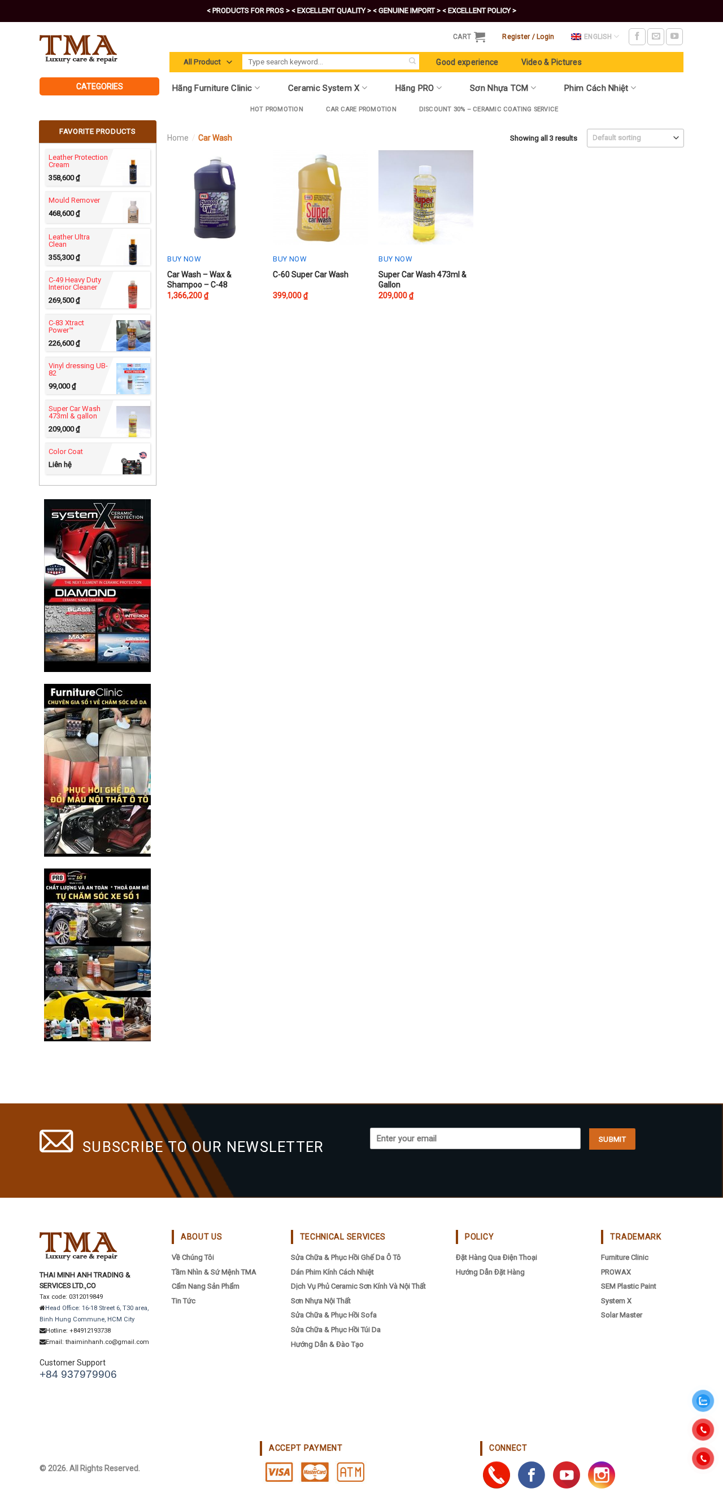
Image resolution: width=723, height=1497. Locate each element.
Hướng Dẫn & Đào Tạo (327, 1344)
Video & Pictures (551, 62)
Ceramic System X (324, 88)
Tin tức (183, 1301)
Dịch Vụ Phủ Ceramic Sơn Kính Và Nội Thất (358, 1286)
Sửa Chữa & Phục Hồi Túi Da (336, 1329)
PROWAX (616, 1272)
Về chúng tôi (193, 1257)
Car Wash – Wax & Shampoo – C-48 (199, 279)
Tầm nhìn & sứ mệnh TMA (214, 1272)
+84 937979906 (78, 1374)
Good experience (467, 62)
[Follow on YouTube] (674, 36)
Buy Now (184, 259)
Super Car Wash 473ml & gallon (422, 279)
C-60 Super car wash (311, 274)
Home (178, 137)
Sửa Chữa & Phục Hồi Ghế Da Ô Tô (346, 1257)
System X (616, 1301)
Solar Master (621, 1315)
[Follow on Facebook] (637, 36)
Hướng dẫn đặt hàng (490, 1272)
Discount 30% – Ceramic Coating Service (489, 109)
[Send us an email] (655, 36)
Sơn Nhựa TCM (499, 88)
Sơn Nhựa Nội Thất (321, 1301)
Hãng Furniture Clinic (212, 88)
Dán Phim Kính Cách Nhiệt (332, 1272)
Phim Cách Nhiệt (596, 88)
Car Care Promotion (361, 109)
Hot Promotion (276, 109)
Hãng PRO (414, 88)
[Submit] (412, 61)
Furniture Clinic (624, 1257)
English (598, 37)
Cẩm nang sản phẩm (205, 1286)
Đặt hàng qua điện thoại (496, 1257)
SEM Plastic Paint (628, 1286)
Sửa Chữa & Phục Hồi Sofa (334, 1315)
